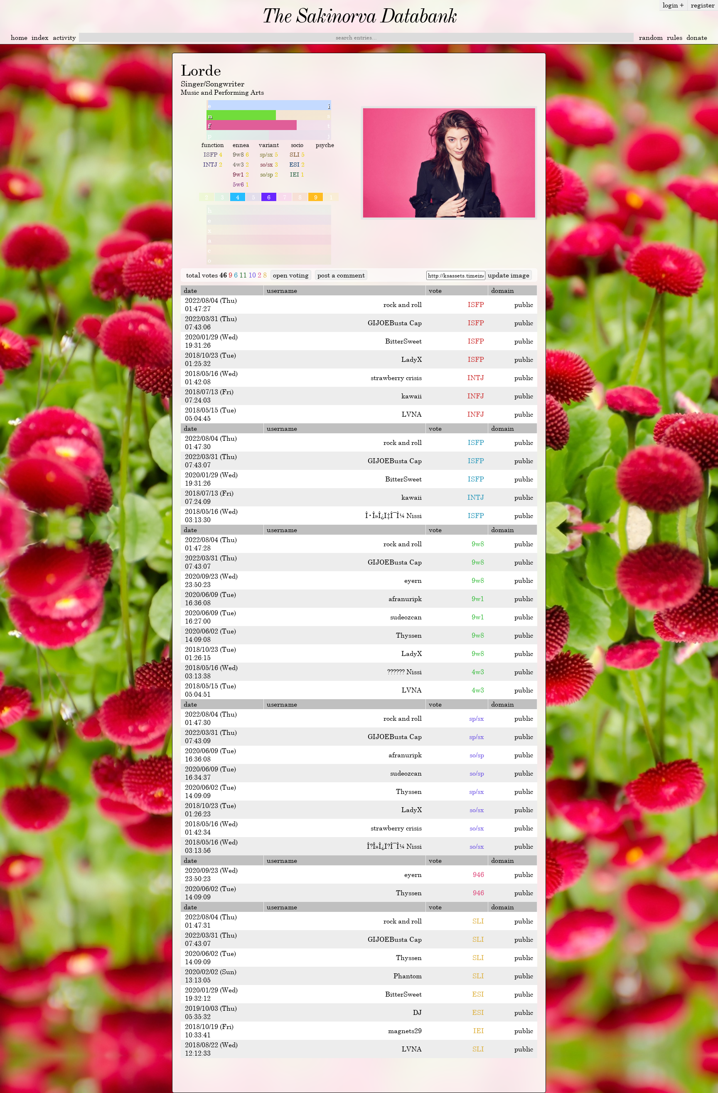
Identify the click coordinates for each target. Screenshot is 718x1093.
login (673, 5)
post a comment (341, 275)
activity (64, 37)
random (651, 37)
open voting (291, 275)
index (40, 37)
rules (674, 37)
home (19, 37)
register (703, 5)
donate (696, 37)
